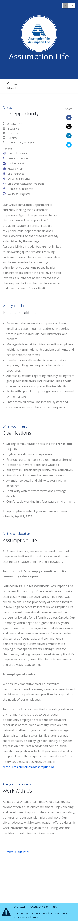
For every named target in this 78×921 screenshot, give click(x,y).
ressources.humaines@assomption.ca (28, 767)
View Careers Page (18, 851)
